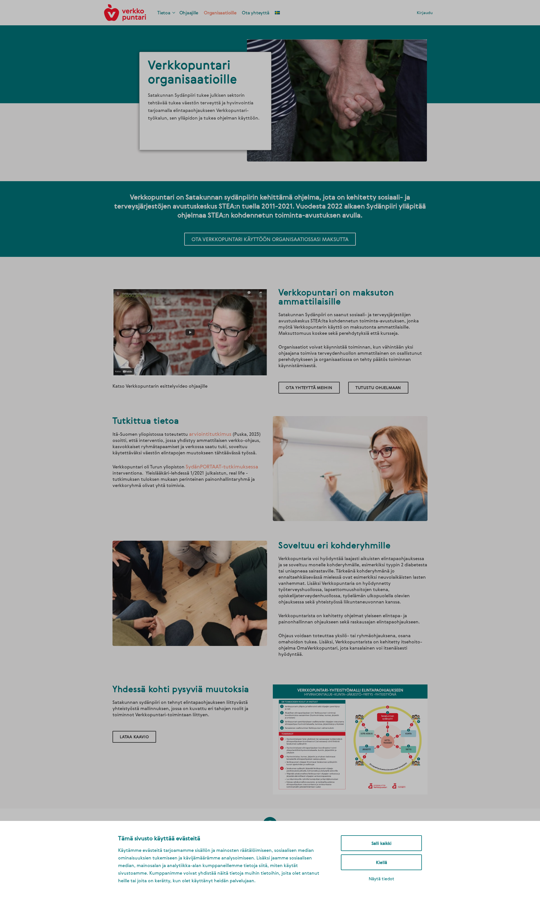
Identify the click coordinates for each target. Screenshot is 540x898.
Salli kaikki (382, 843)
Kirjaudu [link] (425, 12)
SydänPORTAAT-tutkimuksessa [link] (222, 466)
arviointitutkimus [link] (210, 433)
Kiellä (381, 862)
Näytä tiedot (381, 878)
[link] (125, 11)
